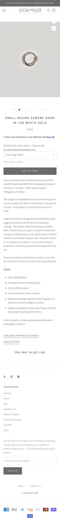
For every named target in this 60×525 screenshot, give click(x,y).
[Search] (48, 10)
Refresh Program (11, 414)
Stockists (7, 425)
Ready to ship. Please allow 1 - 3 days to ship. (24, 147)
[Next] (46, 109)
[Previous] (13, 109)
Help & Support (11, 341)
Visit (5, 403)
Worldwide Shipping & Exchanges (21, 335)
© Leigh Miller (30, 493)
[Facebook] (4, 376)
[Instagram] (11, 376)
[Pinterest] (18, 376)
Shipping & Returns (12, 419)
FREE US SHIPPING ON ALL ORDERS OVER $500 (30, 3)
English (34, 486)
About (6, 398)
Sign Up (13, 470)
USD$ (20, 486)
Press (5, 430)
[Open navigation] (4, 10)
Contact (7, 393)
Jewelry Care (9, 409)
